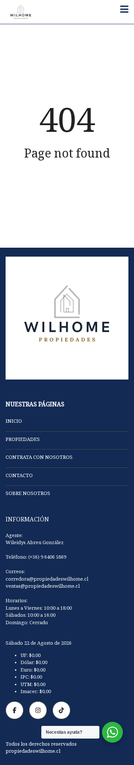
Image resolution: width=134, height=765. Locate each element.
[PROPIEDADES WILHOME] (18, 12)
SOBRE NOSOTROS (28, 494)
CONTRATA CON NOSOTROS (39, 458)
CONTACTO (19, 476)
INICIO (14, 422)
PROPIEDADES (23, 440)
